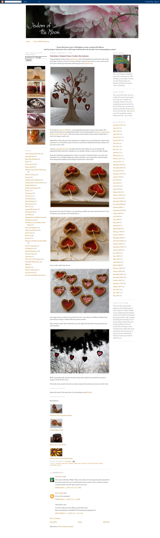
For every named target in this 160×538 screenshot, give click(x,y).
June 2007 (116, 292)
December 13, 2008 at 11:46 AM (69, 513)
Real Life (28, 238)
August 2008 (117, 250)
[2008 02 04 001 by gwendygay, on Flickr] (80, 373)
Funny (27, 190)
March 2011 (117, 155)
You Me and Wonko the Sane (34, 275)
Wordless (28, 267)
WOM (27, 264)
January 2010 (117, 198)
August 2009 (117, 213)
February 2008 (117, 268)
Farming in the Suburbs (32, 180)
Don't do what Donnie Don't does (35, 170)
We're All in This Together (33, 259)
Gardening (28, 193)
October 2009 (117, 207)
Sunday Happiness (31, 251)
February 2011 (117, 158)
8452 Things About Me (32, 154)
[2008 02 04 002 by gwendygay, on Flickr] (80, 313)
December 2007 (118, 274)
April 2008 (116, 262)
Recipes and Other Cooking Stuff (35, 241)
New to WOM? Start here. (42, 41)
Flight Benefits (30, 185)
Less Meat (28, 214)
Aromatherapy (29, 156)
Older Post (106, 522)
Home (28, 41)
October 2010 (117, 171)
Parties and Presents (31, 230)
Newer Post (53, 522)
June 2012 (116, 128)
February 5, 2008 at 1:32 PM (67, 499)
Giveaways (28, 196)
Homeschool (29, 204)
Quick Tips (28, 233)
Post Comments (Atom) (66, 526)
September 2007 (118, 283)
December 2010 (118, 165)
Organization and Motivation (34, 217)
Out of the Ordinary (31, 227)
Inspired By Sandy (31, 209)
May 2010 (116, 186)
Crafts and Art (29, 164)
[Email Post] (73, 461)
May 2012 (116, 131)
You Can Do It (29, 272)
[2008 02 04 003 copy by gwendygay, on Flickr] (72, 126)
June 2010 (116, 183)
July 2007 (116, 289)
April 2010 (116, 189)
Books (27, 162)
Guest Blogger (29, 201)
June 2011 (116, 146)
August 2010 (117, 177)
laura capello (59, 493)
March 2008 (117, 265)
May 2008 (116, 259)
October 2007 (117, 280)
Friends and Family (31, 188)
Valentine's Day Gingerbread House (61, 415)
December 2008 (118, 238)
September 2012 (118, 125)
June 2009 (116, 219)
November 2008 (118, 241)
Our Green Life (30, 220)
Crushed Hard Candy (56, 430)
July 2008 (116, 253)
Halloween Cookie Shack (58, 445)
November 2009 (118, 204)
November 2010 (118, 168)
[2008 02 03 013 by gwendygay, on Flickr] (80, 207)
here (58, 142)
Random (28, 235)
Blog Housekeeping (31, 159)
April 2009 (116, 225)
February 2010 (117, 195)
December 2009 (118, 201)
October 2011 (117, 137)
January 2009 (117, 235)
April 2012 (116, 134)
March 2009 (117, 229)
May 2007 (116, 296)
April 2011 (116, 152)
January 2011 (117, 162)
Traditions (28, 256)
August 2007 (117, 286)
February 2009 (117, 232)
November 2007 (118, 277)
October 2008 (117, 244)
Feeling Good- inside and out (34, 182)
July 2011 (116, 143)
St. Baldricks (29, 248)
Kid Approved (29, 212)
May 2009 (116, 222)
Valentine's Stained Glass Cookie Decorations (69, 55)
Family (27, 177)
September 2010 (118, 174)
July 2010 (116, 180)
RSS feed (89, 392)
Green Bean (59, 476)
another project (74, 59)
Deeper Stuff (29, 167)
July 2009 (116, 216)
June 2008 (116, 256)
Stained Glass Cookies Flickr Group (61, 458)
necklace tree (89, 63)
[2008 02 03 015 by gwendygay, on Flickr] (80, 261)
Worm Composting (31, 270)
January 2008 (117, 271)
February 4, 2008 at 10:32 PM (68, 488)
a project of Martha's (65, 130)
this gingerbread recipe (61, 149)
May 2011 (116, 149)
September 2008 (118, 247)
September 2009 (118, 210)
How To (27, 206)
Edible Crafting (30, 175)
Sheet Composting (31, 246)
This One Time (30, 254)
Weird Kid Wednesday (32, 262)
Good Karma (29, 199)
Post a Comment (55, 518)
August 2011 (117, 140)
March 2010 (117, 192)
